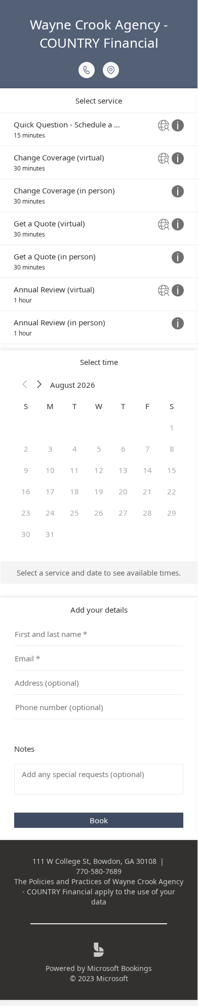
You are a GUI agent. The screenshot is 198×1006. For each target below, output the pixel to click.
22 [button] (171, 491)
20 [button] (123, 491)
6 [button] (123, 449)
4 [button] (74, 449)
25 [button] (74, 513)
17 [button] (50, 491)
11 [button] (74, 470)
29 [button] (171, 513)
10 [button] (50, 470)
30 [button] (25, 534)
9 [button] (26, 470)
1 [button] (172, 427)
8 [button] (172, 449)
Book (99, 820)
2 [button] (26, 449)
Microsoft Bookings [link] (119, 968)
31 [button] (50, 534)
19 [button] (98, 491)
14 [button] (147, 470)
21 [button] (147, 491)
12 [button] (98, 470)
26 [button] (98, 513)
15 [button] (171, 470)
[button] (25, 384)
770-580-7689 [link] (99, 871)
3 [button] (50, 449)
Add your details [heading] (99, 610)
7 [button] (147, 449)
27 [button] (123, 513)
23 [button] (25, 513)
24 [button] (50, 513)
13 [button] (123, 470)
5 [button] (99, 449)
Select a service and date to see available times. (99, 572)
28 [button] (147, 513)
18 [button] (74, 491)
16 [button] (25, 491)
